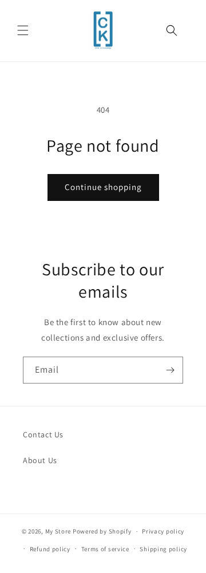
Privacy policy (163, 531)
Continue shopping (103, 186)
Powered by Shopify (102, 531)
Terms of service (105, 549)
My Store (58, 531)
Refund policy (50, 549)
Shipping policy (163, 549)
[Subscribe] (170, 370)
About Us (40, 460)
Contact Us (43, 434)
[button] (22, 30)
